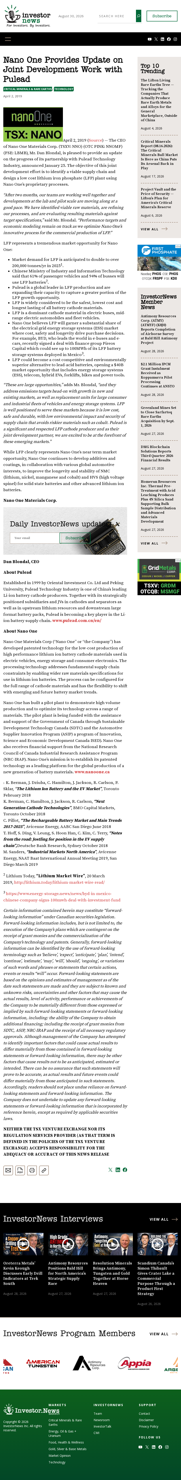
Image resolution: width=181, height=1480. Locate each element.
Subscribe (162, 16)
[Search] (138, 16)
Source (95, 140)
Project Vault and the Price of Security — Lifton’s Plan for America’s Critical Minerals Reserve (158, 198)
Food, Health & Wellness (66, 1442)
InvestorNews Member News (159, 302)
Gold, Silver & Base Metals (68, 1449)
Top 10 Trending (152, 69)
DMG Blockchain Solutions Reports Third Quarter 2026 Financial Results (157, 453)
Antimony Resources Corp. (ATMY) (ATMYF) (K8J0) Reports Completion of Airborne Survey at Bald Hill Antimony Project (159, 329)
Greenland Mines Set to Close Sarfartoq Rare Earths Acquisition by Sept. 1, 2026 (158, 417)
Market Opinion (60, 1455)
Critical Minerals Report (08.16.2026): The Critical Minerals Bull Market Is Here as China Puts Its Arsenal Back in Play (159, 154)
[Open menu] (8, 39)
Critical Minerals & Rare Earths (28, 89)
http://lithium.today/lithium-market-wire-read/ (59, 882)
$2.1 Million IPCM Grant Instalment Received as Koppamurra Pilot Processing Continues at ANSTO (158, 375)
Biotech (54, 1413)
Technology (63, 89)
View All (150, 229)
